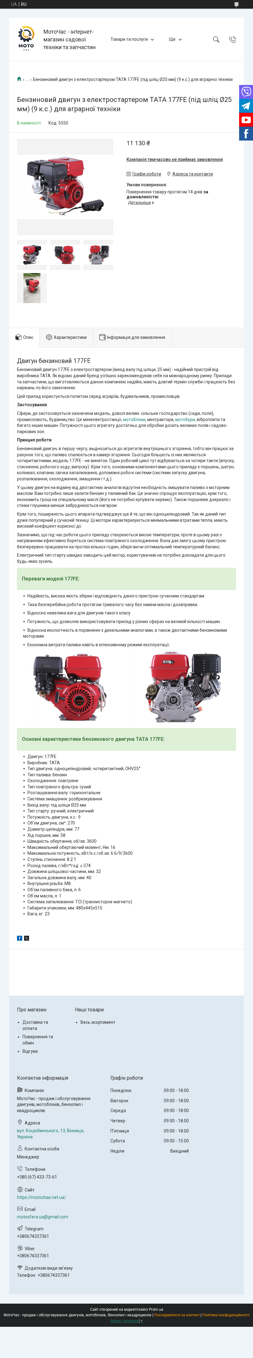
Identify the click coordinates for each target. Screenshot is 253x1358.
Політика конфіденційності (226, 1315)
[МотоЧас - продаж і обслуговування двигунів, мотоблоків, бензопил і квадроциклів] (27, 39)
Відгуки (30, 1051)
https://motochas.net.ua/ (41, 1197)
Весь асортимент (98, 1022)
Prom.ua (156, 1309)
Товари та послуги (129, 39)
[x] (26, 939)
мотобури (185, 419)
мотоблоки (134, 419)
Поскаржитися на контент (177, 1315)
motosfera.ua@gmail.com (42, 1216)
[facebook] (19, 939)
